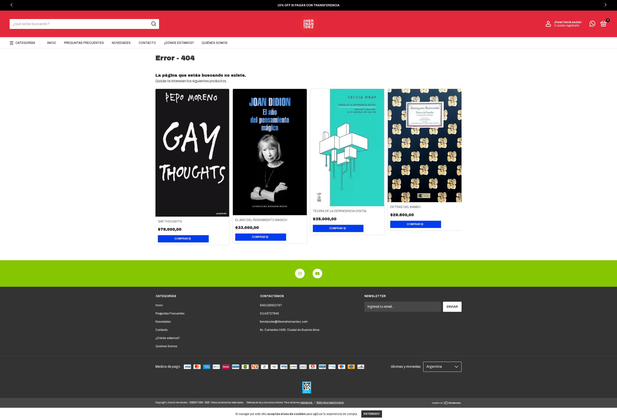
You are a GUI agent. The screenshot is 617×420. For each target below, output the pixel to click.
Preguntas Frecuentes (84, 43)
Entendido (372, 414)
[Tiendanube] (446, 403)
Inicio (51, 43)
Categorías (25, 43)
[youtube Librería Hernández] (317, 273)
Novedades (121, 43)
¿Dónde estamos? (179, 43)
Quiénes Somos (215, 43)
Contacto (147, 43)
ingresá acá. (306, 402)
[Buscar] (153, 24)
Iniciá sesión (572, 22)
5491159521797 (271, 305)
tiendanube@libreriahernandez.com (284, 321)
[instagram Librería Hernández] (300, 273)
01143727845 (269, 313)
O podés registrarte (566, 25)
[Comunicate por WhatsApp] (592, 25)
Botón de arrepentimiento (330, 402)
